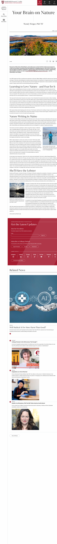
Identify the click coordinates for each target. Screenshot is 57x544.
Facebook (47, 61)
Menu (54, 3)
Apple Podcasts (16, 246)
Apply (44, 3)
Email (12, 233)
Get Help (40, 3)
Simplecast (34, 246)
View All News (15, 435)
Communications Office (18, 260)
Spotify (25, 246)
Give (49, 3)
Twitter (50, 61)
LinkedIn (53, 61)
